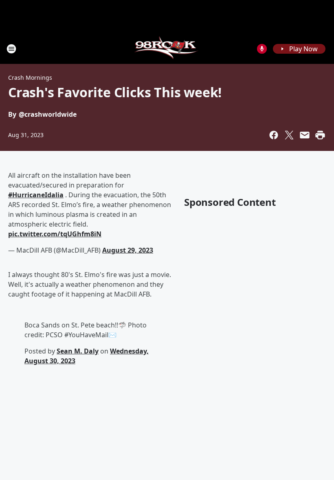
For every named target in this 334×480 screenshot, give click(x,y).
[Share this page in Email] (304, 135)
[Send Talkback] (262, 49)
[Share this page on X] (289, 135)
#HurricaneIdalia (36, 194)
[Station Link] (167, 48)
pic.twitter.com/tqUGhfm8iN (54, 233)
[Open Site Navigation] (11, 49)
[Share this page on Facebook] (273, 135)
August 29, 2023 (127, 250)
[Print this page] (320, 135)
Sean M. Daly (78, 351)
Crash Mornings (30, 77)
